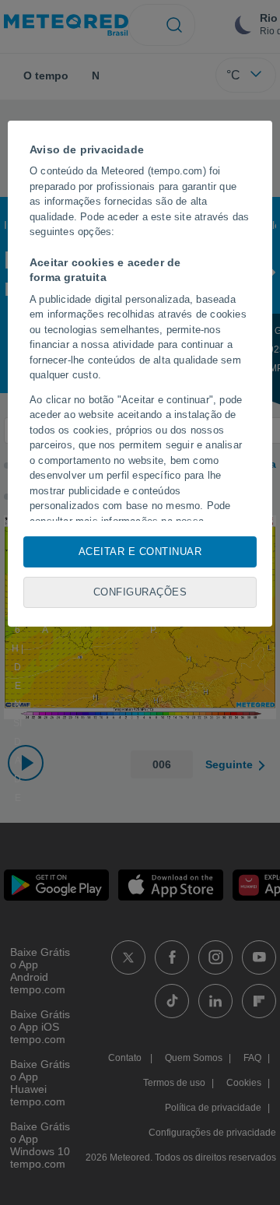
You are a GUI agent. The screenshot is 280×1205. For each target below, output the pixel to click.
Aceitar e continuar (140, 551)
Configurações (140, 592)
